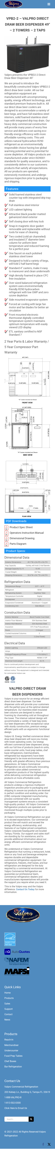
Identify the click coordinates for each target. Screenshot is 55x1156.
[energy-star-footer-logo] (9, 933)
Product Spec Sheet (21, 527)
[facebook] (43, 1144)
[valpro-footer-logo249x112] (22, 908)
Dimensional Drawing (22, 538)
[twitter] (49, 1144)
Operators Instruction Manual (27, 532)
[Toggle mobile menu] (49, 4)
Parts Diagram (18, 543)
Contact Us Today (25, 889)
